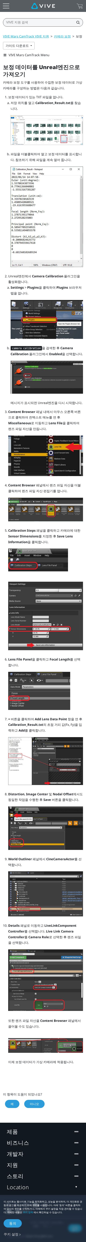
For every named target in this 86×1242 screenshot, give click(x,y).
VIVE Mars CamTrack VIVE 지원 (26, 36)
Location (18, 1187)
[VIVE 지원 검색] (77, 22)
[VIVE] (43, 6)
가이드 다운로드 (18, 45)
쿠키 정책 (28, 1212)
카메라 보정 (62, 36)
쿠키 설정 (11, 1234)
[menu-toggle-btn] (6, 6)
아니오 (34, 1104)
